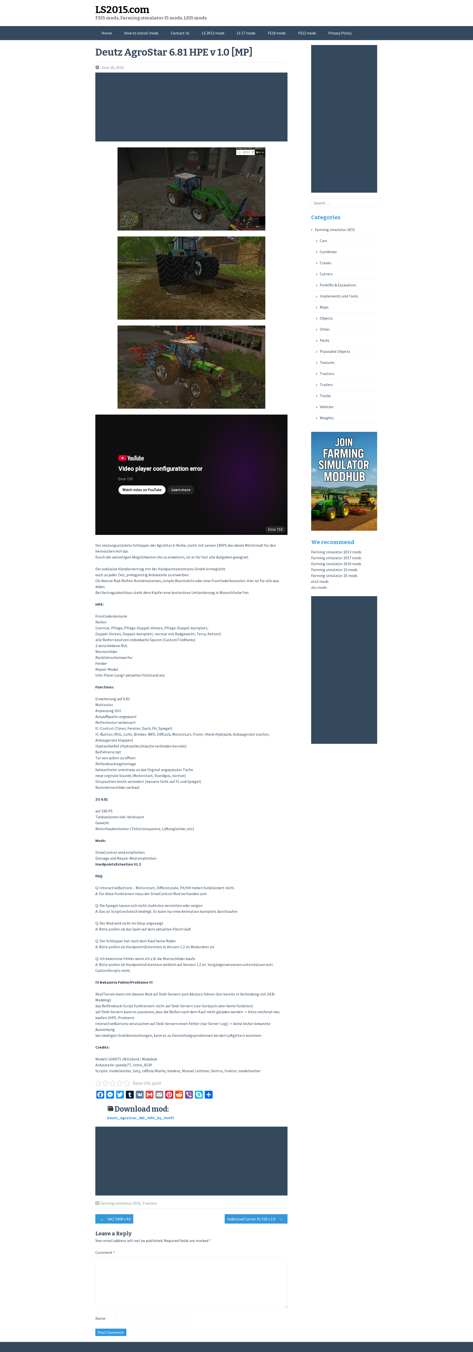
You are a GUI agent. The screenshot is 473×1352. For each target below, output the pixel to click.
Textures (327, 362)
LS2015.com (122, 10)
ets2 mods (320, 581)
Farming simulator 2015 (121, 1203)
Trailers (326, 384)
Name (100, 1318)
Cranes (325, 262)
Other (325, 329)
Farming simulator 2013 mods (336, 551)
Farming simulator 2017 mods (336, 557)
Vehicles (327, 406)
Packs (324, 340)
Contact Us (180, 33)
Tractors (149, 1203)
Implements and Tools (339, 296)
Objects (326, 318)
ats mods (319, 587)
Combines (328, 251)
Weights (327, 417)
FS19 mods (277, 33)
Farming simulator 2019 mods (336, 563)
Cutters (326, 273)
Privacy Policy (340, 33)
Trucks (325, 395)
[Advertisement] (193, 107)
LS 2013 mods (213, 33)
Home (106, 33)
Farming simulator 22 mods (334, 569)
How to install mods (141, 33)
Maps (324, 307)
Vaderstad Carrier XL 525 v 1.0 (255, 1218)
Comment (105, 1252)
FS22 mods (307, 33)
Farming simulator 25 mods (334, 575)
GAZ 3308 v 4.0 (115, 1218)
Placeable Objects (335, 351)
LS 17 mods (246, 33)
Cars (323, 240)
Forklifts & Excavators (338, 284)
